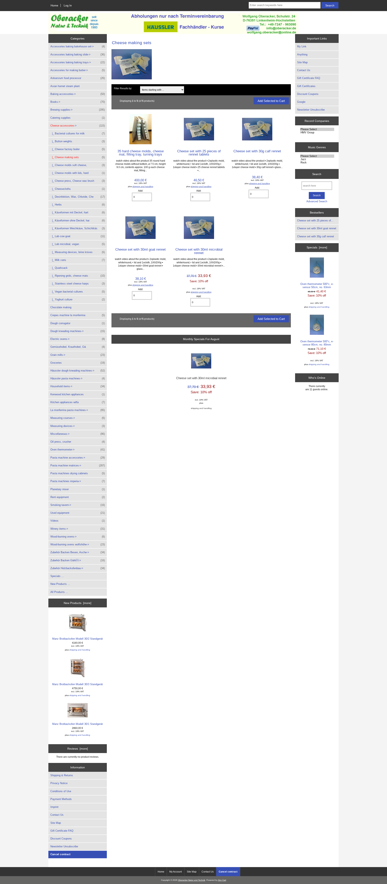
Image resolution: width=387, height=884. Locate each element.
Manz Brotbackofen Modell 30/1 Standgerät (77, 723)
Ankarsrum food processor (77, 78)
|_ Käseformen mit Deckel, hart (77, 212)
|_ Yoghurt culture (77, 299)
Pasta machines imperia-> (77, 481)
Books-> (77, 101)
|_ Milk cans (77, 259)
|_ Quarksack (59, 267)
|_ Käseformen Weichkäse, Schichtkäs (77, 228)
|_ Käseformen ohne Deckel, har (77, 220)
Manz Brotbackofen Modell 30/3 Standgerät (77, 684)
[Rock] (317, 162)
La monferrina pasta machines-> (77, 410)
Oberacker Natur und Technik (191, 880)
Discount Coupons (61, 838)
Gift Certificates (306, 86)
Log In (68, 5)
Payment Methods (61, 799)
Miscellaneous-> (77, 433)
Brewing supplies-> (77, 109)
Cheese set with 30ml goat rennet (140, 249)
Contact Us (56, 814)
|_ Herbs (77, 204)
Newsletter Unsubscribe (64, 846)
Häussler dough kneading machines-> (77, 370)
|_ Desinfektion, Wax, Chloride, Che (77, 196)
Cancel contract (60, 854)
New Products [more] (77, 603)
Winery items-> (77, 528)
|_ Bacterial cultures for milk (77, 133)
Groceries (77, 362)
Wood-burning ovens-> (77, 536)
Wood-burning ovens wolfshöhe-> (77, 544)
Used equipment (77, 512)
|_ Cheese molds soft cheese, (77, 165)
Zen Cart (222, 880)
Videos (77, 520)
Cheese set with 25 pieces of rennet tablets (199, 152)
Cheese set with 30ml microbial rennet (199, 251)
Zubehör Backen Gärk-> (77, 560)
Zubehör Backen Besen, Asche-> (77, 552)
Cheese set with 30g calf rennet (257, 151)
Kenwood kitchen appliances (77, 394)
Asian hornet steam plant (65, 86)
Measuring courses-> (77, 417)
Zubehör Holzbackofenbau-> (77, 568)
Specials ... (57, 576)
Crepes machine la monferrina (77, 315)
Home (54, 5)
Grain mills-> (77, 354)
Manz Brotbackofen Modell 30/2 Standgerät (77, 638)
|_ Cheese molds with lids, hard (77, 172)
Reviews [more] (77, 748)
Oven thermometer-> (77, 449)
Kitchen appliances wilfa (77, 402)
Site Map (55, 822)
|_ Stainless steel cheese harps (77, 283)
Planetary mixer (77, 489)
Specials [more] (317, 247)
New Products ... (60, 583)
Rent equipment (77, 497)
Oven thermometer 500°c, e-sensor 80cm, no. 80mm (316, 343)
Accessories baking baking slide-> (77, 54)
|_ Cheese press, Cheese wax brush (77, 180)
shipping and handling (79, 650)
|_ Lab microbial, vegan (77, 244)
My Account (175, 871)
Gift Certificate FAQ (61, 830)
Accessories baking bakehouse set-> (77, 46)
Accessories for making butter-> (77, 70)
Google (301, 101)
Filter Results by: (123, 88)
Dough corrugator (77, 323)
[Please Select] (317, 129)
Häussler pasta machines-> (77, 378)
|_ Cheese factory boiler (77, 149)
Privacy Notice (59, 783)
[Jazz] (317, 159)
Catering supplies (77, 117)
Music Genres (317, 147)
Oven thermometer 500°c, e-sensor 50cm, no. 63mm (316, 285)
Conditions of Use (60, 791)
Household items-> (77, 386)
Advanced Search (316, 201)
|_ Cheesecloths (77, 188)
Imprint (54, 806)
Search (316, 173)
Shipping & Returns (61, 775)
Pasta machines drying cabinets (77, 473)
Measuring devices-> (77, 425)
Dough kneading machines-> (77, 331)
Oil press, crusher (77, 441)
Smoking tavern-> (77, 504)
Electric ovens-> (77, 338)
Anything (302, 54)
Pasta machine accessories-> (77, 457)
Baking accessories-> (77, 93)
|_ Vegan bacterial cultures (77, 291)
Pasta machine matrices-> (77, 465)
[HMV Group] (317, 132)
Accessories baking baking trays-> (77, 62)
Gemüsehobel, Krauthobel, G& (77, 346)
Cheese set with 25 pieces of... (315, 220)
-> (77, 125)
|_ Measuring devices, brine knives (77, 252)
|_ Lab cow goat (77, 236)
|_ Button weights (77, 141)
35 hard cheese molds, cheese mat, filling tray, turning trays (141, 152)
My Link (301, 46)
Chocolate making (60, 307)
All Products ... (59, 591)
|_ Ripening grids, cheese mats (77, 275)
